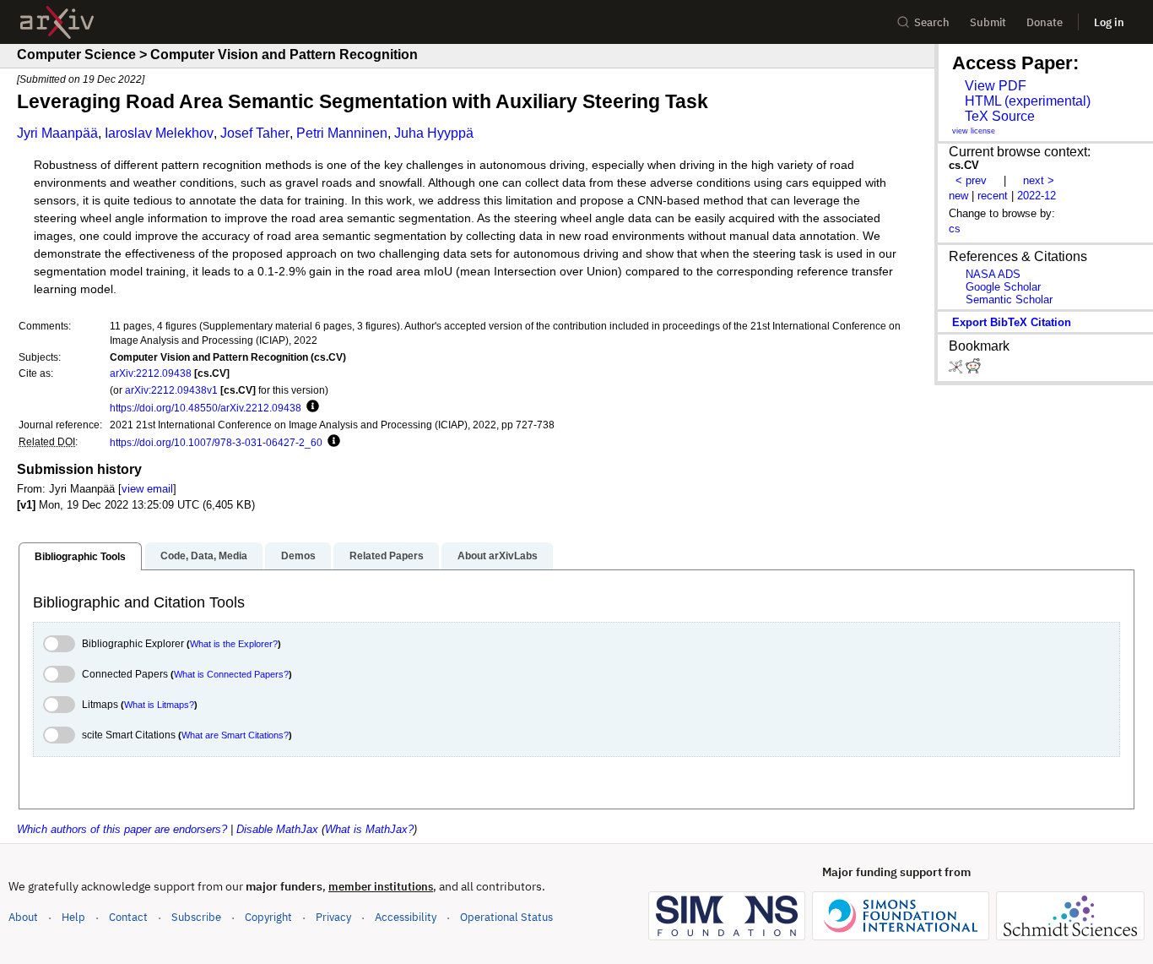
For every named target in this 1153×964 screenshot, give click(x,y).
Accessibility (405, 917)
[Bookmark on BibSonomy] (957, 369)
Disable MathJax (277, 829)
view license (973, 131)
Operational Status (506, 916)
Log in (1109, 22)
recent (992, 195)
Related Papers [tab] (386, 556)
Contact (128, 917)
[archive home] (57, 22)
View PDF (995, 86)
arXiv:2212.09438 (151, 373)
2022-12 (1036, 195)
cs (955, 228)
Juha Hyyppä (434, 133)
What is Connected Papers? (231, 674)
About (23, 917)
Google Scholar (1003, 286)
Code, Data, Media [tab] (203, 556)
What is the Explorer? (234, 644)
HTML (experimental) (1028, 101)
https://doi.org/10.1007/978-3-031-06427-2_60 (216, 442)
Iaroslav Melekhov (159, 133)
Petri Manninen (341, 133)
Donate (1044, 22)
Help (73, 917)
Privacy (333, 917)
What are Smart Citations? (235, 735)
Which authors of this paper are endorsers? (122, 829)
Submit (988, 22)
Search (932, 22)
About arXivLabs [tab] (497, 556)
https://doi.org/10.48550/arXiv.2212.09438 (205, 407)
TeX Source (1000, 116)
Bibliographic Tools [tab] (80, 557)
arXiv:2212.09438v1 (171, 389)
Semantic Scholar (1009, 299)
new (958, 195)
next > (1038, 180)
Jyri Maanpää (57, 133)
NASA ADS (993, 274)
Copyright (268, 917)
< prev (971, 180)
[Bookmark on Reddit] (973, 369)
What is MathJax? (369, 829)
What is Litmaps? (159, 705)
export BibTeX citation (1011, 322)
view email (147, 488)
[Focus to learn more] (310, 407)
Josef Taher (255, 133)
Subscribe (196, 917)
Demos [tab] (298, 556)
